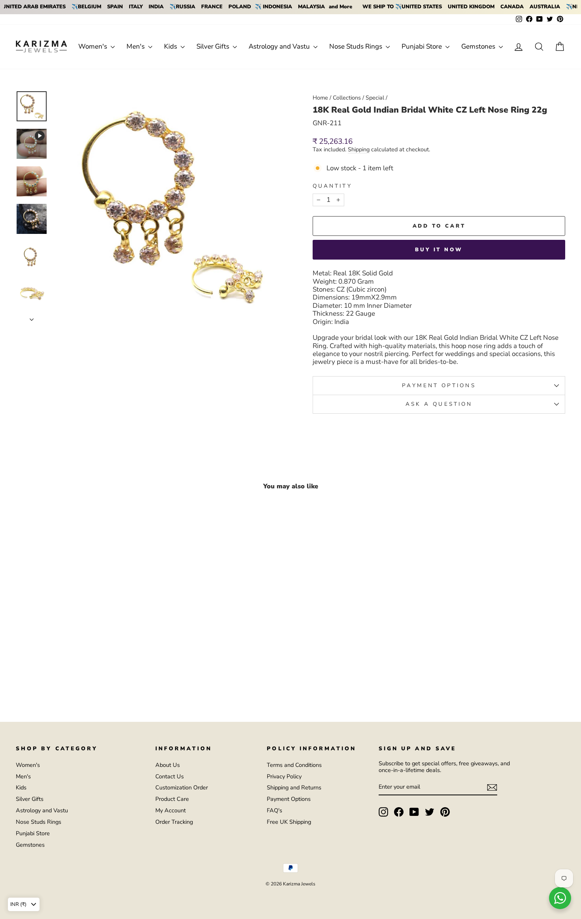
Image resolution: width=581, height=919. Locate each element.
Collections (347, 98)
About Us (167, 765)
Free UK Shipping (289, 822)
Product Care (172, 799)
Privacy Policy (284, 776)
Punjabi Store (422, 46)
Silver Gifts (213, 46)
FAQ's (274, 810)
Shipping (359, 149)
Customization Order (181, 787)
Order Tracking (174, 822)
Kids (171, 46)
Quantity (332, 186)
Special (375, 98)
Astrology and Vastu (280, 46)
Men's (136, 46)
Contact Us (169, 776)
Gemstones (479, 46)
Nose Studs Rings (356, 46)
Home (320, 98)
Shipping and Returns (294, 787)
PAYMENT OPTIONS (438, 385)
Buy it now (439, 249)
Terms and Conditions (294, 765)
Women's (93, 46)
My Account (170, 810)
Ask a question (439, 404)
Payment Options (289, 799)
